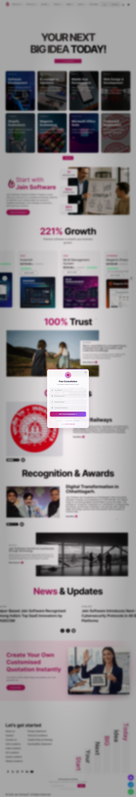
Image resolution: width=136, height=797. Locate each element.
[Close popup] (85, 372)
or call (68, 424)
